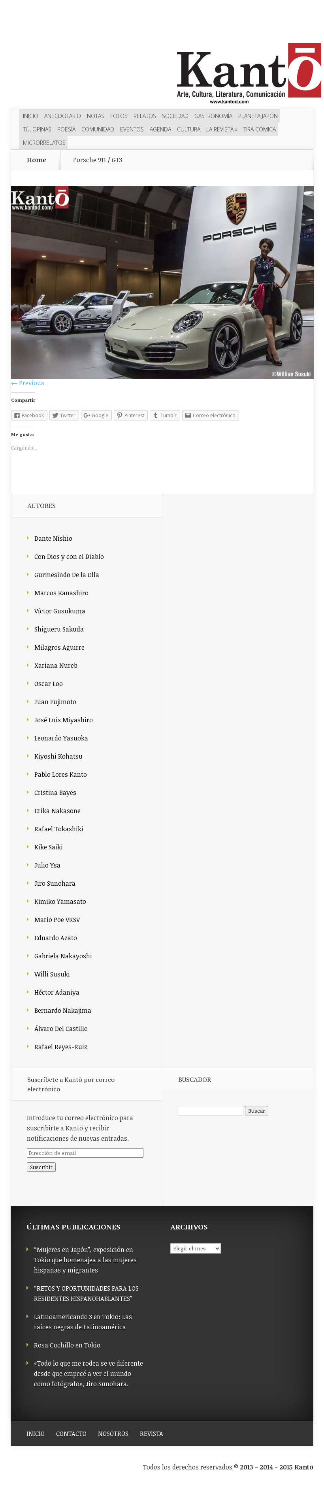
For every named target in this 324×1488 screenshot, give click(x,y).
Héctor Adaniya (56, 992)
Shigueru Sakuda (59, 629)
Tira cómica (259, 129)
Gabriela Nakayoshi (63, 956)
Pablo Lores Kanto (60, 774)
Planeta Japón (258, 116)
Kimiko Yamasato (60, 901)
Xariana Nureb (55, 665)
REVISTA (151, 1433)
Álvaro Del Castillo (61, 1028)
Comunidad (97, 129)
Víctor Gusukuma (59, 611)
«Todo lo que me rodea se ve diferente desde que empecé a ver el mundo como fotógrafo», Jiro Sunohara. (88, 1373)
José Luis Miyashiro (63, 720)
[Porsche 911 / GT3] (162, 376)
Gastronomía (213, 116)
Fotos (119, 116)
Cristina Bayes (55, 792)
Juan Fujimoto (55, 701)
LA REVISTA (221, 129)
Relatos (145, 116)
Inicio (30, 116)
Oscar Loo (48, 683)
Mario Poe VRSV (57, 919)
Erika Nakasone (57, 810)
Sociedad (175, 116)
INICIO (35, 1433)
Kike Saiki (48, 847)
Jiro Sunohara (54, 883)
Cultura (188, 129)
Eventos (132, 129)
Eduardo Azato (55, 937)
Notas (95, 116)
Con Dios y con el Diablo (69, 556)
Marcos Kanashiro (61, 592)
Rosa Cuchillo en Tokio (67, 1345)
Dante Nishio (53, 538)
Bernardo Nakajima (62, 1010)
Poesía (66, 129)
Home (36, 160)
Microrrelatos (44, 142)
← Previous (27, 383)
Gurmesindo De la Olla (66, 574)
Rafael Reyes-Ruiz (60, 1046)
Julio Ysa (47, 865)
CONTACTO (71, 1433)
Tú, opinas (37, 129)
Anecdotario (62, 116)
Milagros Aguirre (59, 647)
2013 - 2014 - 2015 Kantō (276, 1467)
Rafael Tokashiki (58, 829)
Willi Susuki (52, 974)
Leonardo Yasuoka (61, 738)
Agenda (160, 129)
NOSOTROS (113, 1433)
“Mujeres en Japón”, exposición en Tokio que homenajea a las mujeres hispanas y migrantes (85, 1259)
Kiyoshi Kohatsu (58, 756)
